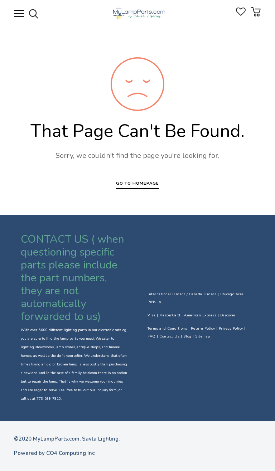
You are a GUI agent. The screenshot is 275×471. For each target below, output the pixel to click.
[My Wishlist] (241, 14)
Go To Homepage (137, 183)
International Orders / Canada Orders (182, 294)
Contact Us (169, 336)
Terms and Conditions (167, 328)
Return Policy (203, 328)
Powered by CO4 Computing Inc (54, 453)
